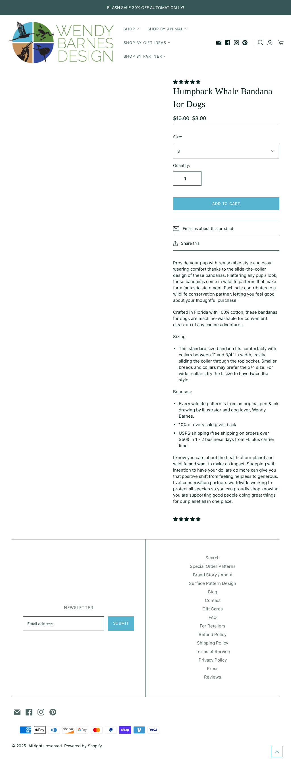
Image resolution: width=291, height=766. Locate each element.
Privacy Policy (213, 660)
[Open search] (260, 42)
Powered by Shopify (83, 745)
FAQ (213, 617)
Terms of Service (213, 651)
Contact (213, 600)
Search (212, 557)
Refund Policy (212, 634)
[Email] (218, 42)
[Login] (270, 42)
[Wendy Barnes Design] (61, 42)
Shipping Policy (212, 643)
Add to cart (226, 203)
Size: (177, 136)
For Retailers (212, 626)
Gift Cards (212, 609)
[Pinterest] (245, 42)
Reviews (212, 677)
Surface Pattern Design (212, 583)
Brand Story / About (212, 574)
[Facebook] (227, 42)
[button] (187, 82)
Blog (212, 592)
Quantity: (181, 165)
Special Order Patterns (213, 566)
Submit (121, 623)
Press (213, 668)
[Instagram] (236, 42)
